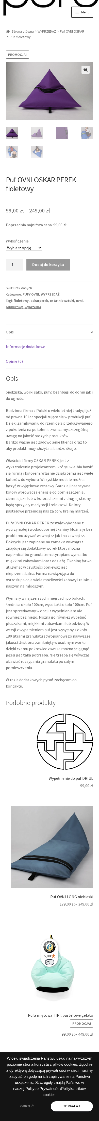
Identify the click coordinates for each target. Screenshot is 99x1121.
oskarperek (39, 300)
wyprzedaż (33, 307)
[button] (85, 70)
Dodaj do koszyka (48, 264)
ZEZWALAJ (71, 1106)
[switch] (49, 962)
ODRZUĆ (27, 1106)
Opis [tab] (10, 331)
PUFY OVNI (31, 294)
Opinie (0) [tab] (14, 361)
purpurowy (14, 307)
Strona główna (23, 31)
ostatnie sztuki (62, 300)
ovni (79, 300)
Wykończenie (17, 240)
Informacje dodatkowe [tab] (25, 346)
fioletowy (21, 300)
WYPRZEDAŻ (47, 31)
